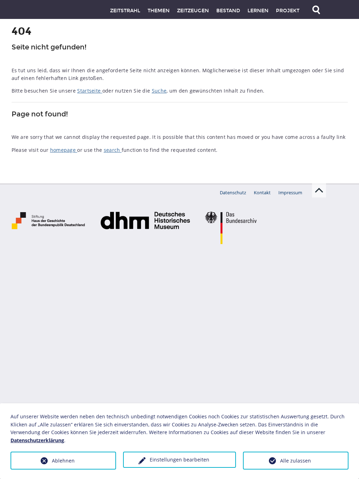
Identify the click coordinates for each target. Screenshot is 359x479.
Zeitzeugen (193, 11)
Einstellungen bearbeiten (179, 459)
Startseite (89, 90)
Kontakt (262, 192)
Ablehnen (63, 460)
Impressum (290, 192)
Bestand (228, 11)
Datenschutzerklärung (37, 440)
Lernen (258, 11)
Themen (159, 11)
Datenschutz (233, 192)
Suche (159, 90)
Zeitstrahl (125, 11)
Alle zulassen (295, 460)
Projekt (287, 11)
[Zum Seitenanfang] (319, 190)
